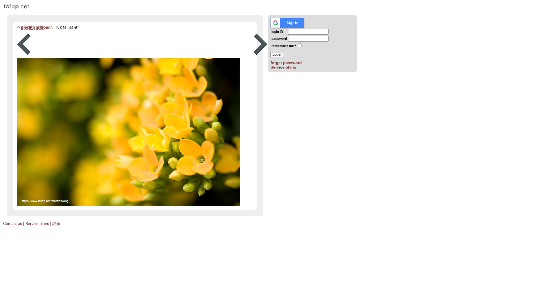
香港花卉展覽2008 (36, 28)
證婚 (56, 223)
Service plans (283, 67)
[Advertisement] (142, 44)
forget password (286, 62)
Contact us (12, 223)
